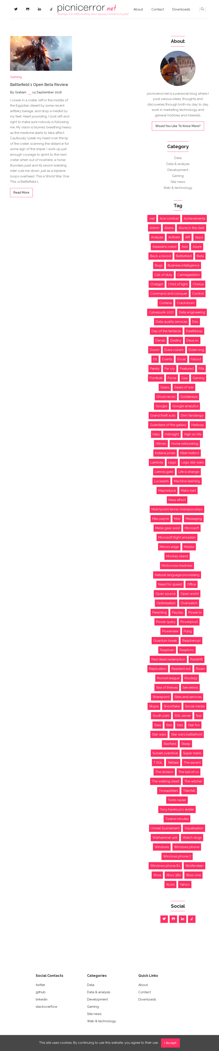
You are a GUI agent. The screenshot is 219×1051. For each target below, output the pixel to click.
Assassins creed (164, 247)
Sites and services (188, 697)
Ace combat (169, 218)
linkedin (41, 999)
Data (178, 158)
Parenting (159, 612)
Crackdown (186, 303)
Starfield (170, 744)
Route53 (191, 678)
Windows (162, 847)
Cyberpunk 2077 (161, 312)
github (41, 992)
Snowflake (172, 706)
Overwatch (189, 603)
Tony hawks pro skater (177, 809)
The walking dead (165, 781)
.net (152, 218)
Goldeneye (189, 397)
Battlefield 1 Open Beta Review (39, 84)
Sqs (198, 716)
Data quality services (171, 322)
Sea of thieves (167, 687)
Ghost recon (166, 397)
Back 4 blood (160, 256)
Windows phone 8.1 (165, 866)
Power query (165, 622)
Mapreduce (167, 490)
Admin (154, 228)
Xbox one (193, 875)
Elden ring (196, 350)
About (138, 9)
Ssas (157, 725)
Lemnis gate (164, 472)
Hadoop (197, 425)
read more (21, 192)
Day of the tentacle (166, 331)
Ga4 (184, 378)
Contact (157, 9)
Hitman (161, 444)
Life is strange (188, 472)
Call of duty (163, 275)
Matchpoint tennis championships (177, 509)
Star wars (159, 734)
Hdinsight (172, 434)
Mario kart (188, 490)
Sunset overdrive (165, 753)
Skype (154, 706)
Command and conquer (168, 293)
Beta (200, 256)
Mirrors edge (169, 547)
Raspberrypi (191, 641)
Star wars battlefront (186, 734)
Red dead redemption (168, 659)
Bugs (159, 265)
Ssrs (180, 725)
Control (198, 293)
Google (161, 406)
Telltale (173, 762)
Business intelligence (183, 265)
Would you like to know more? (178, 126)
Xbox (157, 875)
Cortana (165, 303)
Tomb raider (177, 800)
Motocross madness (177, 565)
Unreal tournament (165, 828)
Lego (172, 462)
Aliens (168, 228)
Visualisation (194, 828)
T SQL (158, 762)
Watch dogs (192, 838)
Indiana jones (165, 453)
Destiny (175, 340)
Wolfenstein (194, 866)
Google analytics (185, 406)
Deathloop (194, 331)
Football (156, 378)
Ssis (169, 725)
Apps (199, 237)
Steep (185, 744)
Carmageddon (188, 275)
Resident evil (181, 669)
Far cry (170, 369)
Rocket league (168, 678)
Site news (178, 182)
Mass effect (177, 500)
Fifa (201, 369)
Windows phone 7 (177, 856)
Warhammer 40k (165, 838)
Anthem (174, 237)
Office (191, 584)
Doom (154, 350)
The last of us (188, 772)
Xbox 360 (173, 875)
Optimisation (166, 603)
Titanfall (189, 791)
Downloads (181, 9)
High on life (192, 434)
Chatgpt (156, 284)
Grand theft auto (163, 415)
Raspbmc (186, 650)
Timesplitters (168, 791)
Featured (187, 369)
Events (167, 359)
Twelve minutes (177, 819)
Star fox (194, 725)
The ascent (192, 762)
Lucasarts (161, 481)
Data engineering (192, 312)
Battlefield (184, 256)
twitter (40, 985)
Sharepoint (161, 697)
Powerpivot (189, 622)
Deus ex (192, 340)
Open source (165, 594)
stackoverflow (46, 1007)
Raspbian (167, 650)
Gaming (16, 77)
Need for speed (170, 584)
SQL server (183, 716)
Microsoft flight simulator (177, 537)
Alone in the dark (191, 228)
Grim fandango (192, 415)
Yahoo (185, 884)
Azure (197, 247)
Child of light (178, 284)
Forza (172, 378)
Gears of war (184, 387)
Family (155, 369)
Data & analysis (177, 164)
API (187, 237)
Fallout (196, 359)
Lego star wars (192, 462)
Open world (190, 594)
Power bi (195, 612)
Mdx (177, 519)
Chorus (198, 284)
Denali (160, 340)
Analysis (157, 237)
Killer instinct (189, 453)
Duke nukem (173, 350)
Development (177, 170)
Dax (195, 322)
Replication (157, 669)
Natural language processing (177, 575)
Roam (200, 669)
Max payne (160, 519)
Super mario (192, 753)
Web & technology (177, 188)
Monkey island (177, 556)
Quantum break (165, 641)
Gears (164, 387)
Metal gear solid (167, 528)
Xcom (170, 884)
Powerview (170, 631)
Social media (195, 706)
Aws (185, 247)
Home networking (184, 444)
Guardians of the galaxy (168, 425)
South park (161, 716)
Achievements (194, 218)
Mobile (189, 547)
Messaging (194, 519)
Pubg (188, 631)
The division (164, 772)
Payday (177, 612)
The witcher (193, 781)
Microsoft (192, 528)
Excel (181, 359)
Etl (155, 359)
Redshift (196, 659)
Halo (156, 434)
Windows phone (186, 847)
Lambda (157, 462)
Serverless (190, 687)
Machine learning (187, 481)
